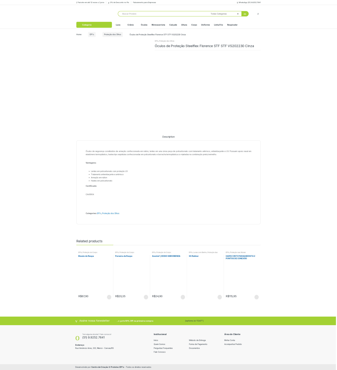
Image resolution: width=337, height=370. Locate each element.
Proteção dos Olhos (112, 34)
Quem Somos (159, 344)
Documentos (194, 348)
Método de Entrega (197, 340)
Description (168, 137)
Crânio (130, 25)
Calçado (173, 25)
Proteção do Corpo (90, 252)
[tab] (168, 138)
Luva (118, 25)
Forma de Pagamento (198, 344)
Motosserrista (158, 25)
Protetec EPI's (117, 367)
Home (78, 34)
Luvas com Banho (200, 252)
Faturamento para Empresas (144, 2)
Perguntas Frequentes (163, 348)
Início (156, 340)
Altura (184, 25)
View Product (108, 297)
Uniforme (205, 25)
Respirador (232, 25)
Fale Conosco (160, 352)
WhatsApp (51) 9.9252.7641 (250, 2)
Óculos (144, 25)
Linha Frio (218, 25)
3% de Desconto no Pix (119, 2)
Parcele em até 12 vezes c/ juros (91, 2)
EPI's (92, 34)
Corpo (194, 25)
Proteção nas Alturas (238, 252)
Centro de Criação (99, 367)
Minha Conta (229, 340)
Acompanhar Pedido (233, 344)
